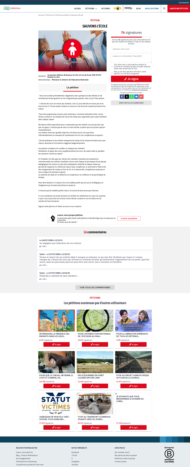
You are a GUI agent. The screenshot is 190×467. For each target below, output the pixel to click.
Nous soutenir (152, 8)
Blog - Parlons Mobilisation (27, 458)
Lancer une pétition (179, 8)
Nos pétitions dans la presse (126, 458)
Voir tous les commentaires (95, 287)
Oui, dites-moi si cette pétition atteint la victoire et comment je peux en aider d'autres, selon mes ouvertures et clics (132, 67)
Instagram (75, 464)
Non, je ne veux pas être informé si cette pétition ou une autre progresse (130, 73)
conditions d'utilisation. (140, 90)
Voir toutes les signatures (131, 103)
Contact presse (120, 464)
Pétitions (50, 15)
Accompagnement (23, 461)
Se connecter (184, 2)
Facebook (75, 455)
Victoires (105, 8)
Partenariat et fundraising (26, 464)
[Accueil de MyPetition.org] (12, 8)
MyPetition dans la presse (125, 461)
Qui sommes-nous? (122, 455)
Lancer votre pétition (24, 455)
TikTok (74, 458)
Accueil (77, 8)
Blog (138, 8)
